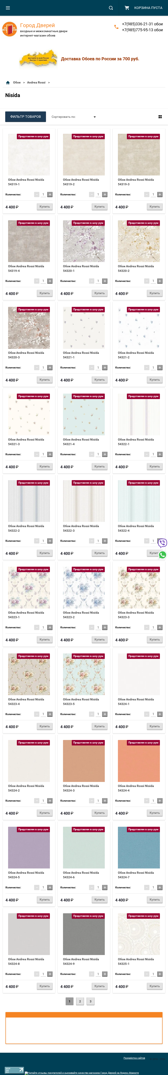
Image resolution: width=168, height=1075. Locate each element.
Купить (45, 206)
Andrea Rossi (36, 82)
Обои (17, 82)
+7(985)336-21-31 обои (142, 24)
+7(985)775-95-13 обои (142, 30)
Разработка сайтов (134, 1058)
